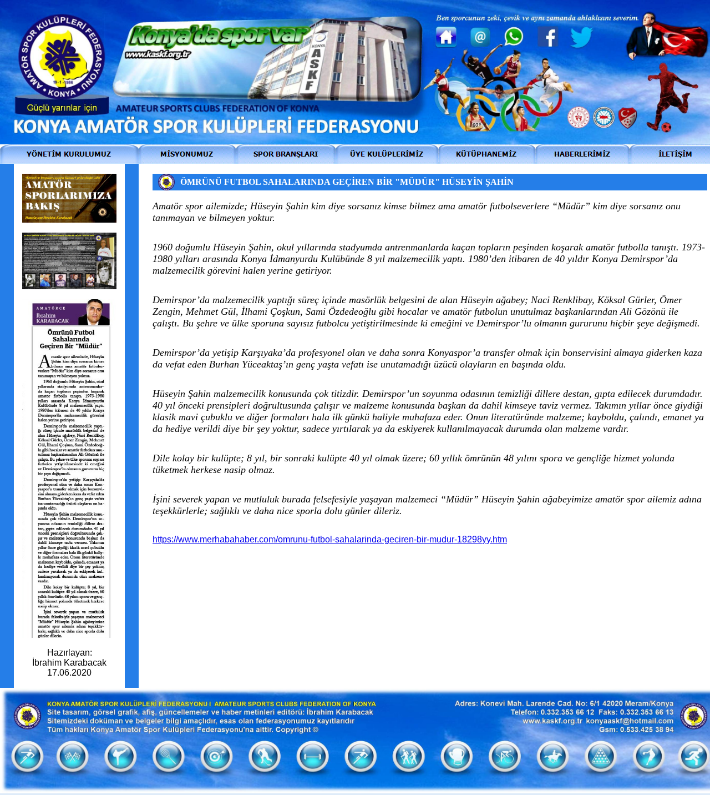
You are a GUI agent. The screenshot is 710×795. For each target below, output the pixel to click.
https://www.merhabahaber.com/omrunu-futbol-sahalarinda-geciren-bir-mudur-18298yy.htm (330, 539)
